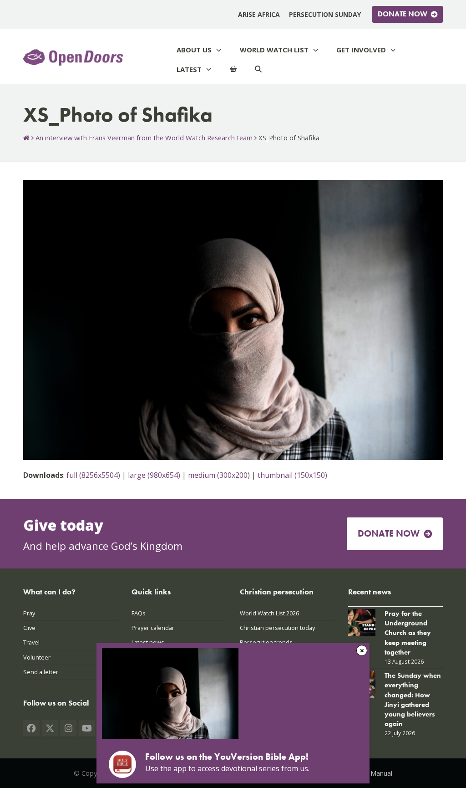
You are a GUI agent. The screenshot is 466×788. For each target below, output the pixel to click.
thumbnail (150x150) (292, 475)
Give (29, 628)
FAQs (139, 613)
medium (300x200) (219, 475)
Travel (31, 642)
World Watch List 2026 (269, 613)
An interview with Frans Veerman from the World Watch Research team (144, 137)
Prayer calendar (153, 628)
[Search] (258, 69)
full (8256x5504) (93, 475)
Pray (29, 613)
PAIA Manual (373, 773)
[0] (233, 69)
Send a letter (40, 672)
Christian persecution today (277, 628)
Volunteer (37, 657)
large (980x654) (154, 475)
